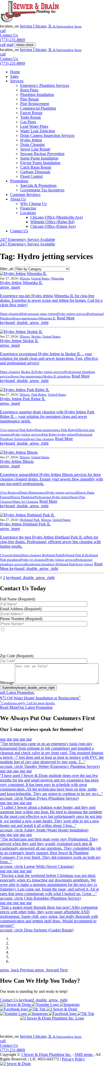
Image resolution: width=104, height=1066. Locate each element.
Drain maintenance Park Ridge (55, 430)
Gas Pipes (28, 122)
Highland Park (30, 520)
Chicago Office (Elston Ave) (53, 226)
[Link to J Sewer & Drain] (15, 1063)
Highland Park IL (73, 555)
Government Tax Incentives (42, 190)
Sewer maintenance (26, 318)
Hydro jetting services (72, 314)
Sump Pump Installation (39, 158)
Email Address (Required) (20, 609)
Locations (28, 213)
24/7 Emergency (27, 239)
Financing (28, 208)
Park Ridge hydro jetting (59, 434)
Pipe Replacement (34, 103)
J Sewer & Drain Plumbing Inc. (46, 1054)
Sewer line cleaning (40, 439)
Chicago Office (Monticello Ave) (56, 217)
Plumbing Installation (37, 94)
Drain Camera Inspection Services (47, 135)
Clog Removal (10, 492)
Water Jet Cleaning (25, 501)
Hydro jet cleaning (33, 560)
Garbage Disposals (35, 172)
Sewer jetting (84, 564)
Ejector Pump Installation (40, 163)
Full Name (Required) (17, 599)
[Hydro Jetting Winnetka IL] (23, 273)
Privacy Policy (73, 1059)
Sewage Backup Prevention (42, 153)
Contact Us (19, 231)
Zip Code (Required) (16, 656)
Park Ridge (38, 394)
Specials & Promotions (38, 185)
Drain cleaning (10, 314)
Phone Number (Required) (21, 619)
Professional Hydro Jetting (52, 497)
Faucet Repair (31, 113)
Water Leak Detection (37, 131)
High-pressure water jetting (38, 314)
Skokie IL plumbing (57, 376)
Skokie (36, 336)
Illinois (25, 278)
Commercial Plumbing (38, 108)
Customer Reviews (25, 194)
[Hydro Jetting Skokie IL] (21, 331)
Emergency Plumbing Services (44, 85)
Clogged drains (10, 555)
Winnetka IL (47, 318)
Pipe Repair (29, 99)
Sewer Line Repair (35, 149)
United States (40, 278)
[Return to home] (52, 1018)
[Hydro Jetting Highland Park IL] (27, 515)
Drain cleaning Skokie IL (17, 372)
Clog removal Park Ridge (17, 430)
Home (15, 72)
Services (16, 81)
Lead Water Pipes (34, 126)
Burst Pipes (29, 90)
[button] (17, 970)
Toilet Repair (30, 117)
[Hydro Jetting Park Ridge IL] (24, 390)
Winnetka (57, 278)
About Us (18, 199)
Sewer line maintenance (27, 376)
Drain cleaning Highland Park (41, 555)
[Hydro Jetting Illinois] (19, 452)
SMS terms (53, 651)
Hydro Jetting (31, 140)
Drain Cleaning (32, 144)
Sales (14, 76)
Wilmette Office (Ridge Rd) (52, 222)
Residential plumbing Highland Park (50, 564)
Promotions (19, 181)
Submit (28, 688)
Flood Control (31, 176)
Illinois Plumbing (22, 497)
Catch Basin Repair (35, 167)
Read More (37, 320)
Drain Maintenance (33, 492)
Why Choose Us (33, 203)
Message (7, 682)
